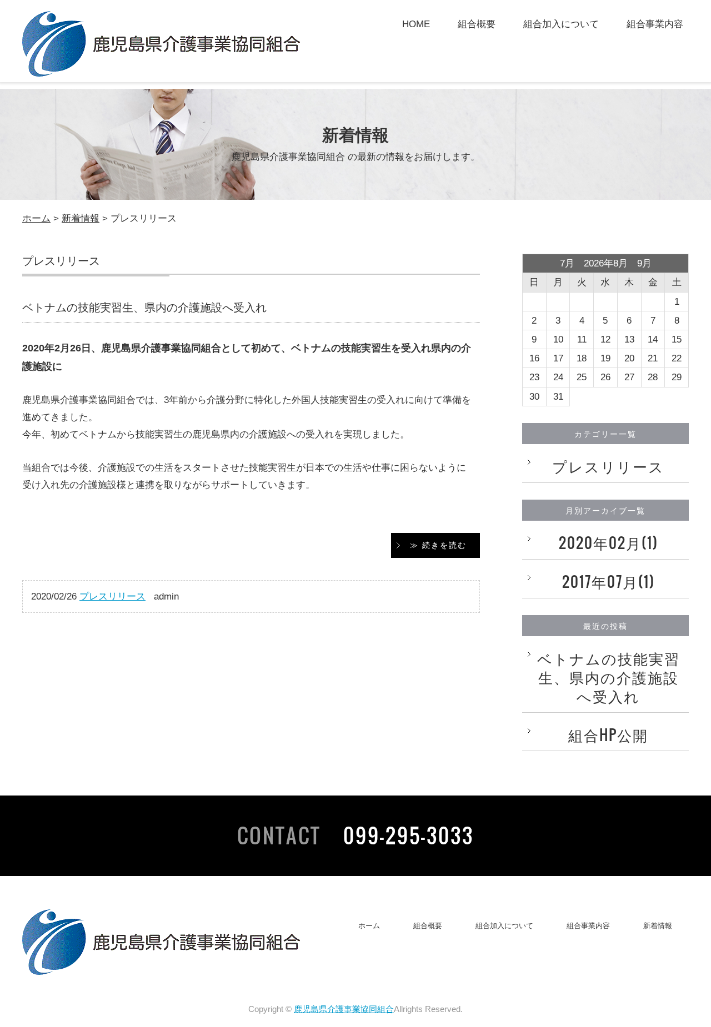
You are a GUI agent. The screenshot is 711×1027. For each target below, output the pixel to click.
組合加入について (561, 24)
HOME (416, 24)
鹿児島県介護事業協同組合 (344, 1009)
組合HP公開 (608, 735)
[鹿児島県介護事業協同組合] (161, 69)
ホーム (36, 218)
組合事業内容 (655, 24)
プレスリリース (112, 596)
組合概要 (476, 24)
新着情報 (80, 218)
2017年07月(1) (608, 581)
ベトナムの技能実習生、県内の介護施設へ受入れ (144, 307)
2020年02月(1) (608, 542)
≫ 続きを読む (438, 545)
